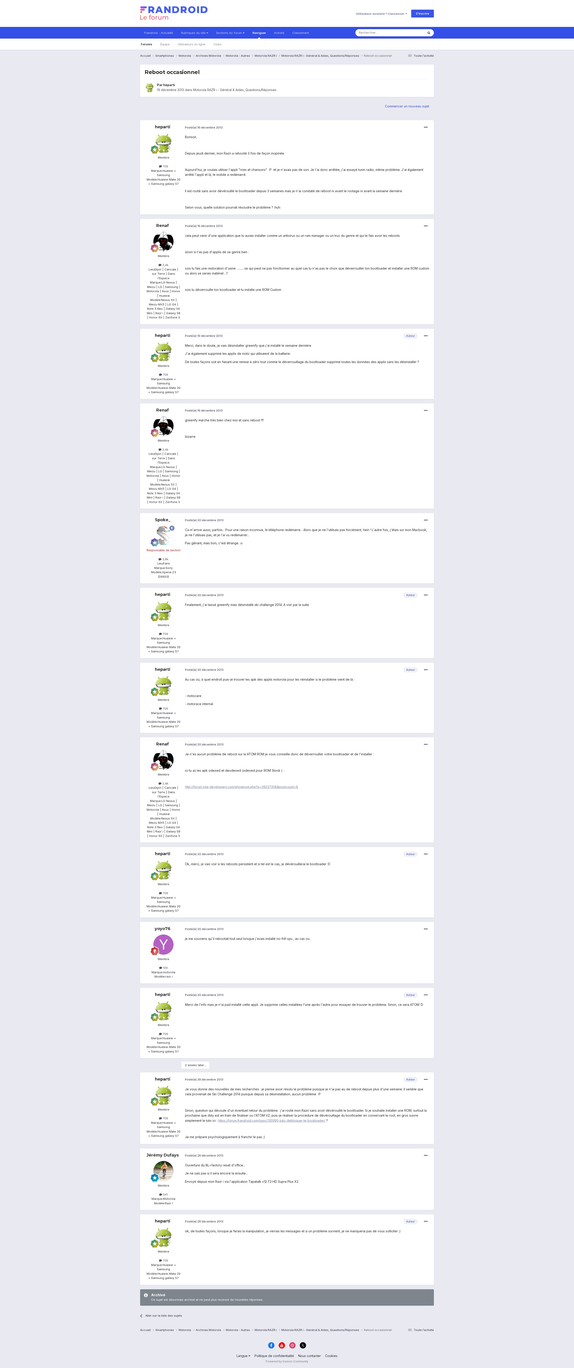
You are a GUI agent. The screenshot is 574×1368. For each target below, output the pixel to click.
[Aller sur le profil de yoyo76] (163, 945)
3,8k (164, 559)
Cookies (331, 1356)
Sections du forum (229, 33)
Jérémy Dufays (162, 1155)
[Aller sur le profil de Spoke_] (163, 536)
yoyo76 (162, 928)
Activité (279, 33)
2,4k (164, 265)
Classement (300, 33)
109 (165, 967)
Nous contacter (309, 1356)
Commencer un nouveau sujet (407, 106)
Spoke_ (162, 519)
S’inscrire (422, 13)
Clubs (217, 44)
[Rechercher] (429, 32)
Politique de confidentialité (274, 1356)
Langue (242, 1356)
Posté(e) (204, 127)
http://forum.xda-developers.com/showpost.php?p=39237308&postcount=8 (241, 787)
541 (165, 1194)
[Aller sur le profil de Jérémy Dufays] (163, 1171)
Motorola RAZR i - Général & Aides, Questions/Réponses (234, 90)
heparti (169, 85)
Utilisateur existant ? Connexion (380, 13)
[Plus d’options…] (425, 127)
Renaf (162, 225)
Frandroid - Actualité (158, 33)
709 (165, 166)
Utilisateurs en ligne (191, 44)
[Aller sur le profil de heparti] (149, 87)
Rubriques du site (194, 33)
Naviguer (259, 33)
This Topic (411, 32)
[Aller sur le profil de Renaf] (163, 241)
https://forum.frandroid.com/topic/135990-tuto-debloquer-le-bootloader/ (271, 1120)
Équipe (165, 44)
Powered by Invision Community (287, 1361)
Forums (146, 44)
